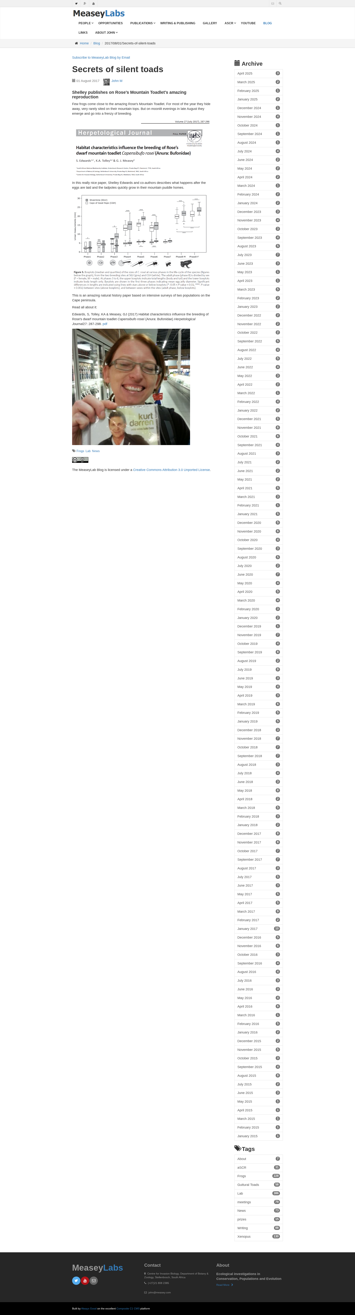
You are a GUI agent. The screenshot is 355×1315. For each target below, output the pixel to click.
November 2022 (258, 324)
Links (83, 32)
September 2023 (258, 238)
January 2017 (258, 929)
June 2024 (258, 160)
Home (84, 43)
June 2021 (258, 471)
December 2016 (258, 937)
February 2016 (258, 1024)
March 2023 (258, 289)
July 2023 (258, 255)
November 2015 (258, 1050)
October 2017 (258, 851)
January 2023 (258, 307)
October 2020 (258, 540)
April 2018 (258, 799)
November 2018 (258, 738)
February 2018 (258, 816)
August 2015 (258, 1075)
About (258, 1159)
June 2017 (258, 885)
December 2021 (258, 419)
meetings (258, 1202)
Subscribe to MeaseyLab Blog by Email (101, 57)
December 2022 (258, 315)
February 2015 (258, 1127)
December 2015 (258, 1041)
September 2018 (258, 756)
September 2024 (258, 134)
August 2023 (258, 246)
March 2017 (258, 911)
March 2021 (258, 497)
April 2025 (258, 73)
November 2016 (258, 946)
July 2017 (258, 877)
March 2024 (258, 186)
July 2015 (258, 1084)
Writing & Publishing (177, 23)
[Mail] (93, 1281)
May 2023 (258, 272)
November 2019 (258, 635)
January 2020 (258, 618)
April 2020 (258, 592)
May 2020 (258, 583)
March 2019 (258, 704)
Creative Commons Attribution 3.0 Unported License (171, 470)
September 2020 (258, 548)
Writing (258, 1228)
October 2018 (258, 747)
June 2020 (258, 574)
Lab (88, 451)
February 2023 (258, 298)
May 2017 (258, 894)
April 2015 (258, 1110)
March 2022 (258, 393)
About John (105, 32)
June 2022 (258, 367)
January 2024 (258, 203)
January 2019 (258, 721)
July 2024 (258, 151)
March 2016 (258, 1015)
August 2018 (258, 765)
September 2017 (258, 859)
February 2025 (258, 91)
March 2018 (258, 808)
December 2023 (258, 212)
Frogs (80, 451)
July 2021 (258, 462)
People (85, 23)
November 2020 (258, 531)
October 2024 (258, 125)
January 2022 (258, 410)
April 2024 (258, 177)
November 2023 (258, 220)
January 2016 (258, 1032)
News (96, 451)
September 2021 (258, 445)
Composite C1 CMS (128, 1308)
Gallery (210, 23)
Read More (222, 1284)
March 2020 (258, 600)
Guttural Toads (258, 1185)
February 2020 (258, 609)
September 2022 (258, 341)
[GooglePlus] (85, 4)
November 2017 (258, 842)
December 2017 (258, 834)
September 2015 (258, 1067)
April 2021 (258, 488)
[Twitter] (76, 4)
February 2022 (258, 402)
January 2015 (258, 1136)
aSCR (229, 23)
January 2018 (258, 825)
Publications (141, 23)
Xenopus (258, 1236)
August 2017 (258, 868)
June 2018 (258, 782)
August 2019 (258, 661)
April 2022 (258, 384)
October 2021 (258, 436)
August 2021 (258, 453)
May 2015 (258, 1101)
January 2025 (258, 99)
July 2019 (258, 669)
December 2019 (258, 626)
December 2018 (258, 730)
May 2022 (258, 376)
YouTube (248, 23)
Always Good (89, 1308)
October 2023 (258, 229)
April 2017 (258, 903)
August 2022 (258, 350)
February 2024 (258, 194)
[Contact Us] (272, 3)
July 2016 (258, 980)
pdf (105, 324)
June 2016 (258, 989)
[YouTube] (93, 4)
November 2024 (258, 117)
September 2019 (258, 652)
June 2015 (258, 1093)
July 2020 (258, 566)
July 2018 (258, 773)
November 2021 (258, 428)
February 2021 (258, 505)
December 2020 (258, 523)
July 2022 (258, 359)
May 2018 (258, 790)
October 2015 (258, 1058)
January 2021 (258, 514)
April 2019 (258, 695)
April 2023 (258, 281)
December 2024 (258, 108)
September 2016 (258, 963)
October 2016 (258, 955)
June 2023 (258, 263)
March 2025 (258, 82)
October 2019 (258, 644)
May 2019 (258, 687)
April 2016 (258, 1006)
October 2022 (258, 332)
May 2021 (258, 479)
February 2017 (258, 920)
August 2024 (258, 142)
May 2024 (258, 168)
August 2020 (258, 557)
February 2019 (258, 713)
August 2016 (258, 972)
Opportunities (110, 23)
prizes (258, 1219)
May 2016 (258, 998)
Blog (267, 23)
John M (116, 81)
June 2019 (258, 678)
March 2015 (258, 1119)
